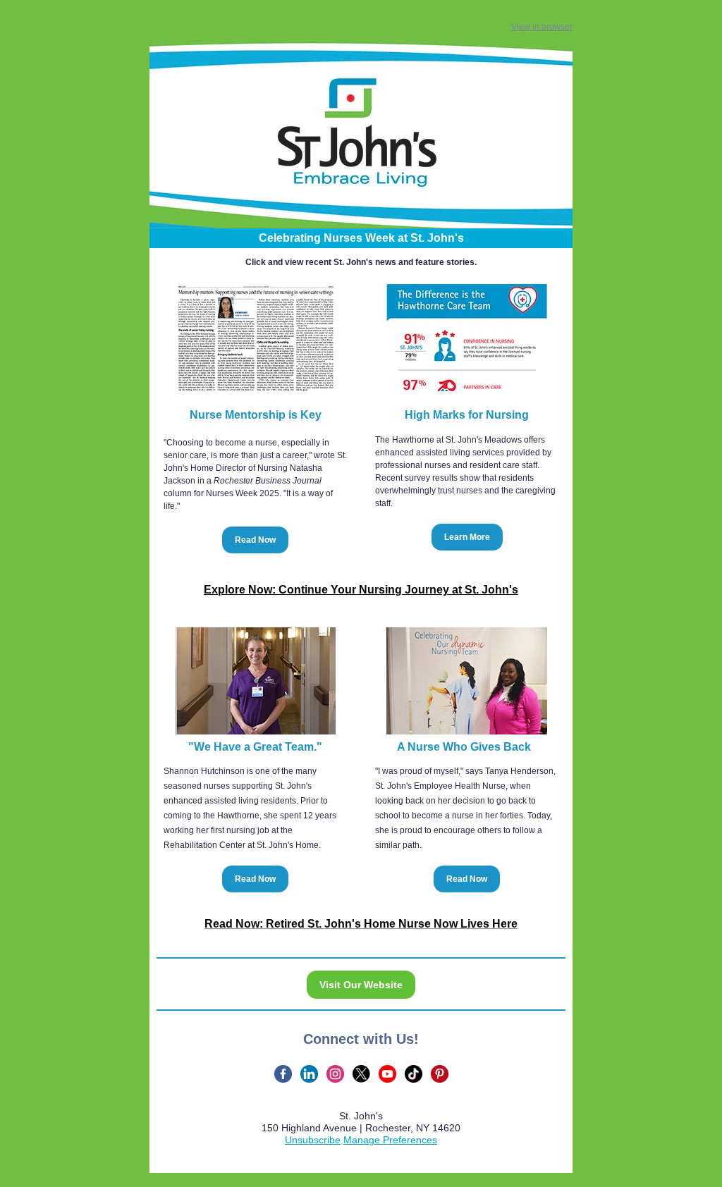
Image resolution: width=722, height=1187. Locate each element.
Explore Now (238, 590)
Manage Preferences (390, 1139)
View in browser (542, 27)
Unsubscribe (313, 1139)
